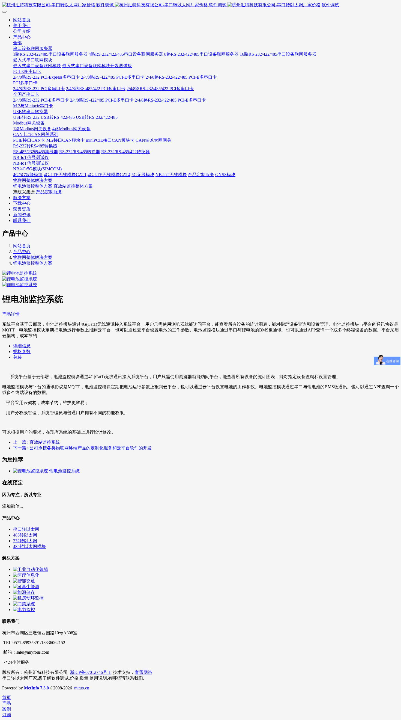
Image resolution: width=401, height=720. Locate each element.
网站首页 (22, 246)
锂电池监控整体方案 (32, 263)
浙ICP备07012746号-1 (90, 672)
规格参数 (22, 351)
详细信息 (22, 345)
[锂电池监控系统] (31, 471)
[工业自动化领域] (30, 569)
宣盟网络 (143, 672)
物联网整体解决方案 (32, 257)
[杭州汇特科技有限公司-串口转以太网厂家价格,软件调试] (200, 5)
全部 (17, 42)
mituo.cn (81, 688)
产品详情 (11, 314)
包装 (17, 357)
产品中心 (22, 251)
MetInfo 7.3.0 (36, 688)
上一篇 (36, 442)
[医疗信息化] (26, 575)
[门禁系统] (24, 604)
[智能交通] (24, 581)
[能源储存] (24, 592)
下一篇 (82, 448)
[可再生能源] (26, 586)
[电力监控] (24, 609)
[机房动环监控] (28, 598)
